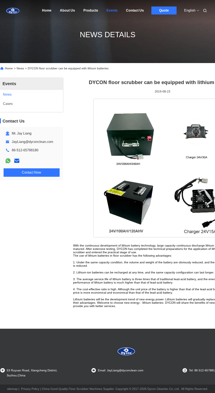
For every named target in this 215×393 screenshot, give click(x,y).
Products (90, 10)
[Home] (12, 10)
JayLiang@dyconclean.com (32, 142)
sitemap (12, 388)
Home (46, 10)
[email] (16, 160)
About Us (67, 10)
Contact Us (135, 10)
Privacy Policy (30, 388)
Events (112, 10)
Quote (164, 10)
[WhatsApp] (8, 160)
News (20, 68)
